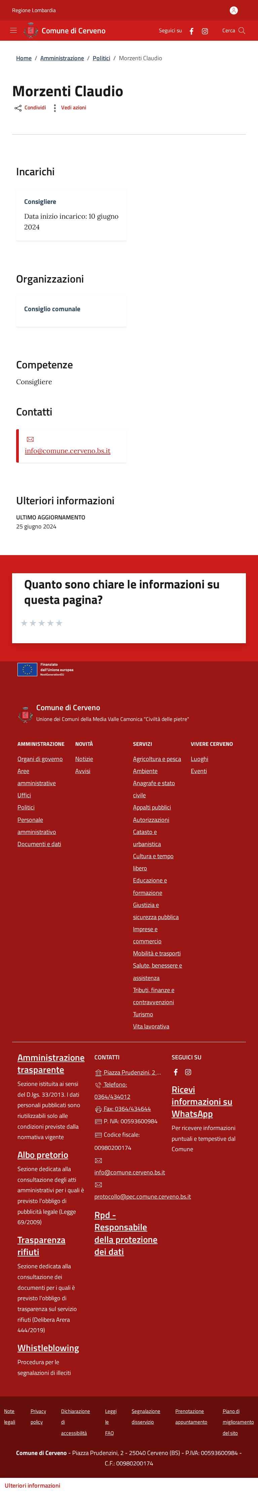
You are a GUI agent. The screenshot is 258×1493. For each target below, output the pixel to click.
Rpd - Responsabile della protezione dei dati (126, 1233)
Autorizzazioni (151, 819)
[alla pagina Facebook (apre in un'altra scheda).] (189, 30)
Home (24, 58)
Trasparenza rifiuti (41, 1246)
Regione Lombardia (34, 10)
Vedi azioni (73, 108)
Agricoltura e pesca (157, 758)
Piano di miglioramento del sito (238, 1422)
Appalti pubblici (152, 807)
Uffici (24, 795)
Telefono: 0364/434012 (112, 1090)
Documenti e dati (39, 843)
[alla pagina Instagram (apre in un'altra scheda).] (202, 30)
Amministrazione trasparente (51, 1063)
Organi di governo (40, 758)
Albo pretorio (42, 1155)
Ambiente (145, 770)
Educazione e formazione (150, 886)
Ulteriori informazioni (32, 1485)
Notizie (84, 758)
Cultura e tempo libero (153, 862)
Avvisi (82, 770)
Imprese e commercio (147, 935)
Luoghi (199, 758)
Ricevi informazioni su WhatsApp (202, 1101)
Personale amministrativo (36, 825)
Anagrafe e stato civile (154, 789)
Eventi (199, 770)
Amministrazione (62, 58)
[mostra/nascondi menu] (13, 30)
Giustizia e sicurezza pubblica (156, 910)
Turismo (143, 1014)
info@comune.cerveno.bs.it (68, 450)
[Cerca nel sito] (242, 31)
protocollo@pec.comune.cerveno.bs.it (128, 1196)
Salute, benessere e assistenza (157, 971)
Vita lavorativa (151, 1026)
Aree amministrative (36, 777)
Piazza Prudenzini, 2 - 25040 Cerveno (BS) (132, 1071)
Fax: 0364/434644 (126, 1108)
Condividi (34, 108)
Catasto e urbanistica (147, 837)
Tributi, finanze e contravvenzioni (153, 996)
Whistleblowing (48, 1348)
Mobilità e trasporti (157, 953)
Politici (101, 58)
